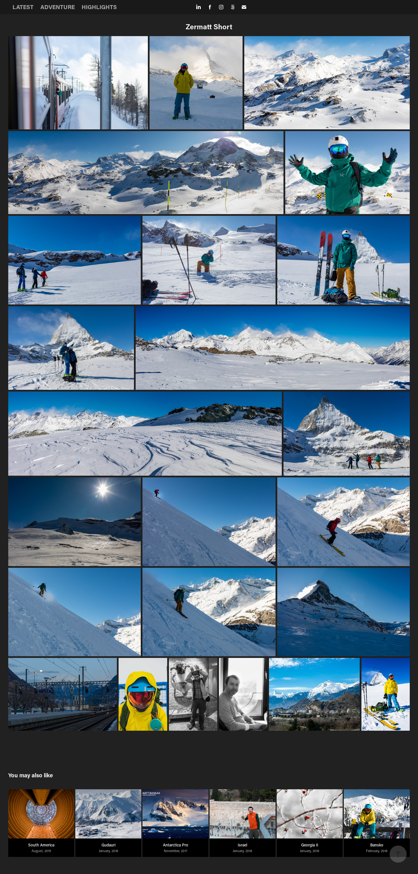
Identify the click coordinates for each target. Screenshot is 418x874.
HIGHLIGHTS (99, 7)
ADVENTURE (57, 7)
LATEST (23, 7)
